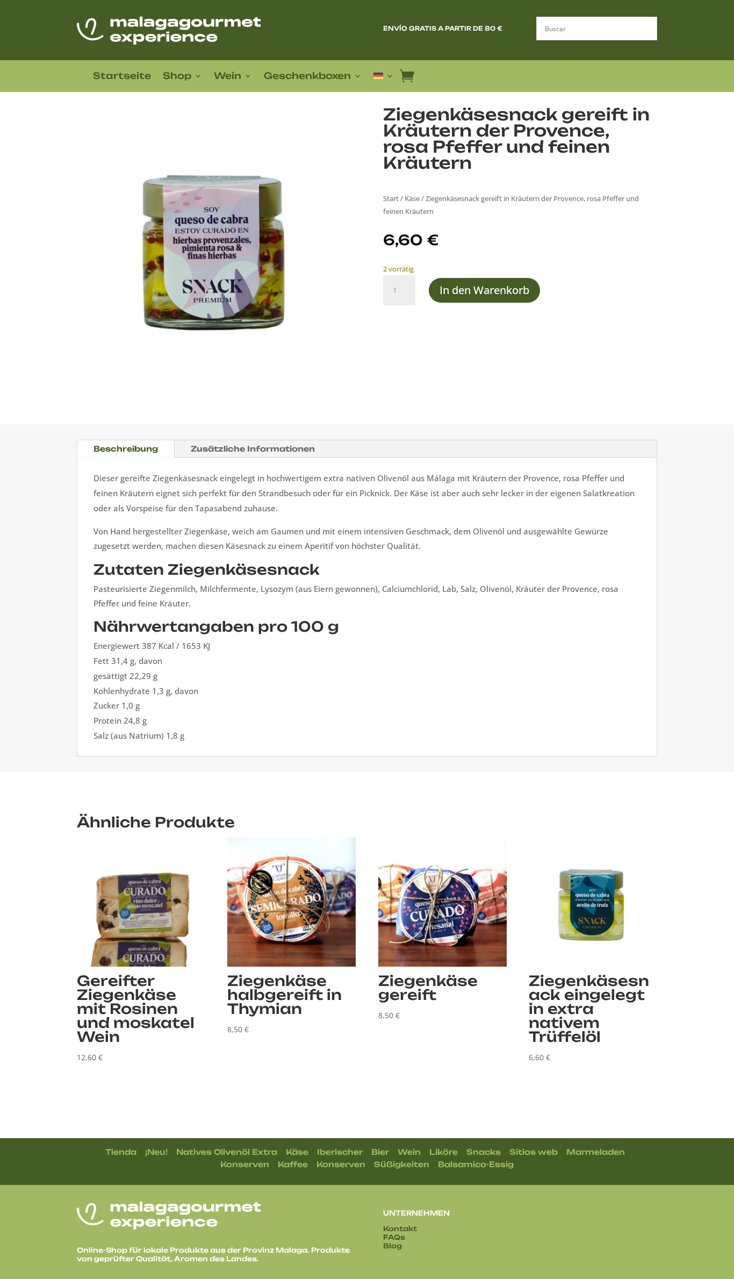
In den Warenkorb (484, 290)
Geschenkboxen (307, 76)
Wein (227, 76)
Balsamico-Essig (476, 1164)
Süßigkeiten (401, 1164)
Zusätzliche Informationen (253, 448)
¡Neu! (156, 1151)
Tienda (120, 1151)
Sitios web (533, 1151)
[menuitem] (383, 78)
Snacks (483, 1151)
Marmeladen (595, 1151)
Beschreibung (125, 448)
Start (391, 198)
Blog (392, 1245)
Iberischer (340, 1151)
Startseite (122, 76)
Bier (380, 1151)
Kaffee (293, 1164)
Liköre (443, 1151)
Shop (177, 76)
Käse (412, 198)
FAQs (394, 1237)
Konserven (244, 1164)
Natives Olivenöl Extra (226, 1151)
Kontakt (400, 1228)
